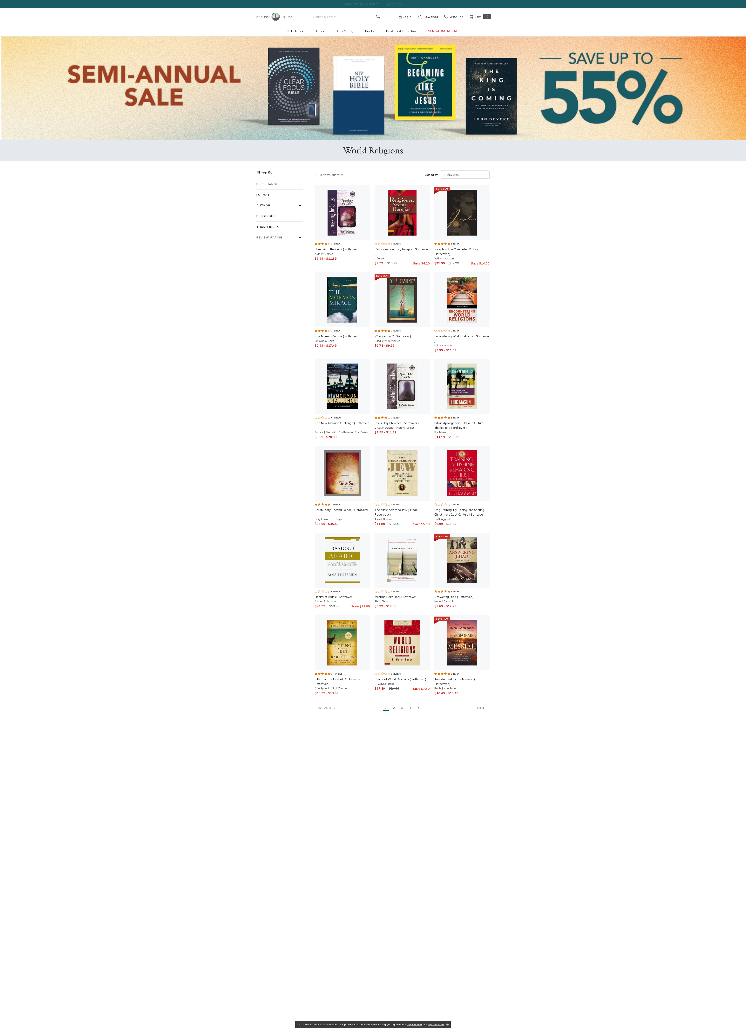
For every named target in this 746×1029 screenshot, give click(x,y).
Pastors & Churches (401, 31)
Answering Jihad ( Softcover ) (453, 597)
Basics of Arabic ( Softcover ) (334, 597)
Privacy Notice (436, 1024)
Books (370, 31)
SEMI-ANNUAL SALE (443, 31)
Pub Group (266, 216)
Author (263, 205)
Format (263, 195)
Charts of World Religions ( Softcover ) (400, 679)
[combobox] (347, 16)
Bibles (319, 31)
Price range (267, 184)
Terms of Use (414, 1024)
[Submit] (378, 17)
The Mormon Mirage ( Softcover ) (337, 336)
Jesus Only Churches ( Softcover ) (397, 423)
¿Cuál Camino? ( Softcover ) (393, 336)
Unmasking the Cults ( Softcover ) (337, 249)
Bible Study (345, 31)
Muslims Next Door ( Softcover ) (396, 597)
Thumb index (267, 227)
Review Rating (269, 237)
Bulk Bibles (295, 31)
